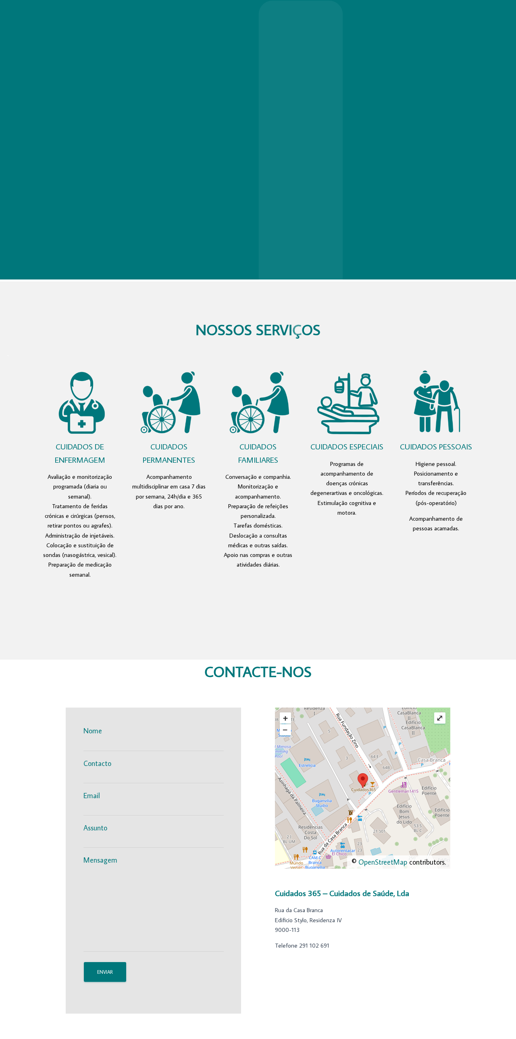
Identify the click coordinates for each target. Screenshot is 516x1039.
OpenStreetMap (382, 862)
